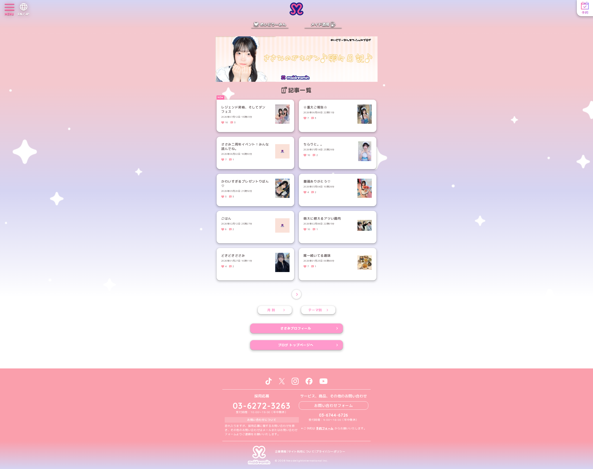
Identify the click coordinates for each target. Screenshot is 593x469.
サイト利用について (301, 451)
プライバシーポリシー (330, 451)
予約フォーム (325, 428)
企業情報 (281, 451)
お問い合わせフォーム (333, 405)
